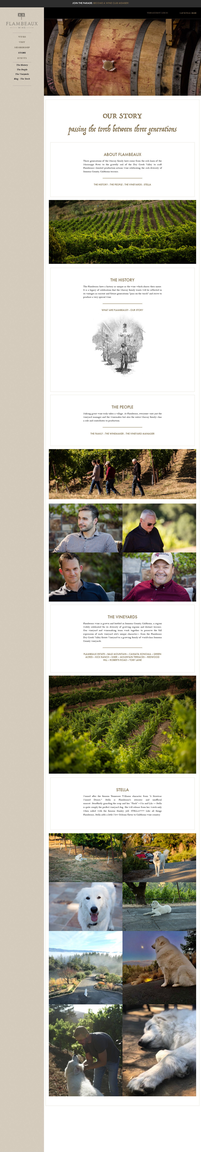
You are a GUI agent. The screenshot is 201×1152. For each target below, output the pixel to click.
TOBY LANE (135, 660)
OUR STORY (136, 310)
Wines (22, 36)
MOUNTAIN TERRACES (132, 657)
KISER (114, 657)
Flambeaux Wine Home (22, 20)
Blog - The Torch (22, 78)
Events (22, 58)
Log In (165, 13)
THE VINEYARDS (133, 184)
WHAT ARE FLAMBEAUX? (115, 310)
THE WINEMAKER (114, 433)
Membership (22, 47)
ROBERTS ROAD (118, 660)
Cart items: (188, 13)
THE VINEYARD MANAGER (140, 433)
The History (22, 65)
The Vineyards (22, 74)
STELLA (147, 184)
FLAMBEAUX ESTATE (94, 654)
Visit (22, 42)
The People (22, 69)
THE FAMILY (96, 433)
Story (22, 52)
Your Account (153, 13)
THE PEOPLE (116, 184)
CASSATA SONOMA (140, 654)
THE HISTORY (101, 184)
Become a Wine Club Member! (111, 3)
